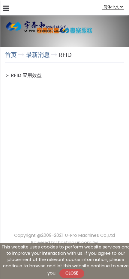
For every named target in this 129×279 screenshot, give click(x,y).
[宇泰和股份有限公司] (36, 26)
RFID (64, 55)
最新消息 (38, 55)
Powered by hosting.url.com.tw (64, 242)
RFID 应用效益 (26, 75)
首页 (11, 55)
